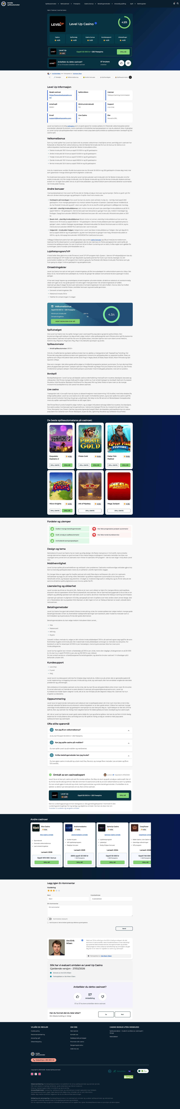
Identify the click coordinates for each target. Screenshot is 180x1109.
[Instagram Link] (39, 1074)
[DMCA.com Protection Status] (128, 1077)
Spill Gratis (55, 465)
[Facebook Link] (36, 1074)
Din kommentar (52, 903)
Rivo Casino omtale (46, 835)
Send (124, 928)
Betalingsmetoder (104, 4)
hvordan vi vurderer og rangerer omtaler (64, 808)
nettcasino (71, 126)
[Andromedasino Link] (69, 828)
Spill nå (123, 52)
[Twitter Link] (32, 1074)
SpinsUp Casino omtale (112, 835)
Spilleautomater (50, 4)
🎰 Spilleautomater (121, 77)
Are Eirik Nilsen (56, 73)
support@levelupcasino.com (60, 118)
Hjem (48, 10)
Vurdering (51, 888)
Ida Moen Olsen (77, 73)
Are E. (111, 775)
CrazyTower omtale (145, 835)
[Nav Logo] (10, 4)
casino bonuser (96, 240)
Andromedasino (80, 826)
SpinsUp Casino (113, 826)
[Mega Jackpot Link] (119, 486)
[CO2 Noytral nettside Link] (143, 1071)
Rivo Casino (45, 826)
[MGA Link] (131, 1071)
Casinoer (53, 10)
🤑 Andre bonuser (89, 77)
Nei (122, 1014)
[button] (174, 3)
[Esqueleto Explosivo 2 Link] (61, 439)
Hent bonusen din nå (65, 321)
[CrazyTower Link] (134, 828)
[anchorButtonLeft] (49, 77)
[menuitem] (51, 3)
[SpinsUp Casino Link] (101, 828)
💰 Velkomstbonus (72, 77)
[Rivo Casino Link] (36, 828)
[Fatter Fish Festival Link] (119, 439)
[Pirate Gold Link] (89, 439)
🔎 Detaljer (57, 77)
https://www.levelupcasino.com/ (60, 96)
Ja (106, 1014)
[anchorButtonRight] (130, 77)
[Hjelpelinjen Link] (119, 1071)
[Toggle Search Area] (178, 3)
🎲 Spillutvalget (105, 77)
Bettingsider (141, 4)
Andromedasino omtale (80, 835)
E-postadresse (95, 895)
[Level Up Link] (58, 24)
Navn (49, 895)
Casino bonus (88, 4)
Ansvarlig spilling (120, 4)
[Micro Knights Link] (61, 486)
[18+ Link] (109, 1071)
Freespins (77, 4)
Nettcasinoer (65, 4)
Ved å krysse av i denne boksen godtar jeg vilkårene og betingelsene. (68, 922)
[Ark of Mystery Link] (89, 486)
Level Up (62, 50)
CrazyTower (144, 826)
